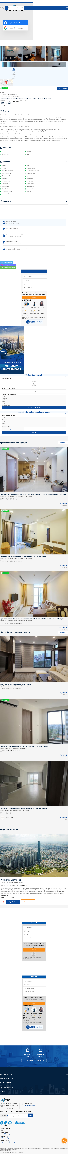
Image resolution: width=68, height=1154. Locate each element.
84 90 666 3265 (29, 1105)
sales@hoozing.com (6, 1134)
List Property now (28, 1060)
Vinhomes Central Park (11, 880)
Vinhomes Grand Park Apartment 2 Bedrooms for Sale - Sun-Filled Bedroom (24, 746)
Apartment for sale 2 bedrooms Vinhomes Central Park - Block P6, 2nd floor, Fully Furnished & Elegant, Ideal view (32, 619)
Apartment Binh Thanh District (9, 94)
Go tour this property (34, 407)
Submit (34, 432)
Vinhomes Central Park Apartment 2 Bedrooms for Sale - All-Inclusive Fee (23, 556)
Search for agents (6, 1128)
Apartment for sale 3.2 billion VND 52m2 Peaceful (15, 684)
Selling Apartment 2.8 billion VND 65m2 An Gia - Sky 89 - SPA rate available (23, 808)
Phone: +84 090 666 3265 (7, 1108)
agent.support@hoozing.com (9, 1142)
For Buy (3, 92)
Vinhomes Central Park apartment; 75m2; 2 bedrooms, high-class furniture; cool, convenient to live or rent (33, 494)
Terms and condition (5, 1152)
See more (62, 442)
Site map (21, 1152)
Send (30, 1115)
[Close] (31, 2)
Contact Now (40, 1060)
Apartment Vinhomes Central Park (10, 96)
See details (34, 469)
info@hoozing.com (6, 1138)
